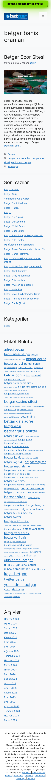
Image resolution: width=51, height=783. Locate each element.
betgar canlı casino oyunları (32, 386)
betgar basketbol (10, 371)
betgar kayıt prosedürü (30, 458)
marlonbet (40, 775)
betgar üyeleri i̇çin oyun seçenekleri (16, 552)
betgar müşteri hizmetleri (17, 474)
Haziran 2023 (11, 715)
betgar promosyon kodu (19, 492)
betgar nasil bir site (14, 477)
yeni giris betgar (14, 589)
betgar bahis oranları (19, 158)
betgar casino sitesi (20, 401)
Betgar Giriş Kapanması (17, 275)
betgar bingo (35, 371)
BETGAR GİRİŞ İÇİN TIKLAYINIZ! (25, 4)
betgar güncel (25, 439)
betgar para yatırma (14, 484)
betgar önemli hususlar (31, 549)
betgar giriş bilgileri (32, 436)
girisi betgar (28, 564)
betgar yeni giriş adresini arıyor (15, 542)
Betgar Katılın (11, 208)
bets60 (8, 775)
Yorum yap (13, 166)
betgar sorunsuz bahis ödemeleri (15, 502)
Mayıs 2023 (10, 720)
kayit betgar (15, 573)
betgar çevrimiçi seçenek (12, 549)
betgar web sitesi (16, 521)
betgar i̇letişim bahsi (35, 450)
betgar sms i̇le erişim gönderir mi (15, 593)
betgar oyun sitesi (15, 481)
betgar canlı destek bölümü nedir (15, 390)
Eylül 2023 (10, 701)
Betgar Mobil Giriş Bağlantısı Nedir (23, 266)
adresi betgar (14, 349)
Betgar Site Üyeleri (14, 240)
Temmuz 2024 (12, 656)
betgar (34, 354)
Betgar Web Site (13, 289)
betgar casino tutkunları (12, 406)
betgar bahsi (38, 368)
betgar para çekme (35, 484)
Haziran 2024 (11, 660)
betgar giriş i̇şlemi (10, 440)
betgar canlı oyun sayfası (16, 393)
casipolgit (21, 778)
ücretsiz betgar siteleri (12, 597)
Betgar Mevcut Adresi (15, 470)
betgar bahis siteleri (25, 368)
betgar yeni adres (33, 528)
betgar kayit (12, 457)
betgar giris (28, 416)
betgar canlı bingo (10, 387)
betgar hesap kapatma (15, 450)
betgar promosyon (32, 488)
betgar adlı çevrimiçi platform (14, 359)
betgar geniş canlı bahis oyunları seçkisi (18, 413)
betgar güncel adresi (14, 443)
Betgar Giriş (10, 194)
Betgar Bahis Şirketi (14, 303)
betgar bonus (14, 375)
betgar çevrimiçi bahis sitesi (18, 545)
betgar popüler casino (11, 489)
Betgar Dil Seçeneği (14, 221)
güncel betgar (38, 569)
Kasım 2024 (10, 637)
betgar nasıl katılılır (31, 477)
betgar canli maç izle (14, 379)
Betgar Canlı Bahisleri (15, 271)
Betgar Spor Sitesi (24, 57)
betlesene (18, 775)
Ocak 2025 (10, 633)
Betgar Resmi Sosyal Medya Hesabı (23, 235)
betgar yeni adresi (17, 533)
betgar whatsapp (12, 529)
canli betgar (29, 555)
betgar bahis (32, 363)
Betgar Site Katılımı (14, 280)
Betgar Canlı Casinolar (16, 203)
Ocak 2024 (10, 683)
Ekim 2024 (10, 642)
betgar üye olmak (35, 593)
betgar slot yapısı (34, 498)
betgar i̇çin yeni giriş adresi (17, 453)
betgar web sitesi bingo (12, 525)
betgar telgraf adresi (11, 509)
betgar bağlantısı (23, 371)
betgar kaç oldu (13, 462)
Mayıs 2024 (10, 665)
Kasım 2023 (10, 692)
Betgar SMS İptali (13, 217)
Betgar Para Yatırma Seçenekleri (21, 298)
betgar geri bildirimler (11, 417)
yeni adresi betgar (21, 162)
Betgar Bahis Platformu (16, 254)
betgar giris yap (14, 436)
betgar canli (33, 375)
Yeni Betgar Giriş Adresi (17, 198)
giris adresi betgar (18, 560)
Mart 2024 (10, 674)
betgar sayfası (40, 493)
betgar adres (36, 359)
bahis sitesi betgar (17, 354)
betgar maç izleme (17, 466)
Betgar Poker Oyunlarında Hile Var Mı (24, 249)
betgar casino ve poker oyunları (33, 406)
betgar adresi (13, 363)
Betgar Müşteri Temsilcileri (18, 284)
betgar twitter (12, 517)
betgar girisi (12, 426)
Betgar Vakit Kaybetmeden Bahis (22, 294)
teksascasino (38, 772)
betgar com (10, 409)
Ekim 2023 (10, 697)
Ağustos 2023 (11, 706)
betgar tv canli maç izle (18, 513)
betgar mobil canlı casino (36, 471)
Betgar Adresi (11, 189)
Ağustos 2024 (11, 651)
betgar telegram (36, 505)
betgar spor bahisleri (14, 505)
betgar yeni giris (15, 537)
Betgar (11, 154)
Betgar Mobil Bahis (14, 226)
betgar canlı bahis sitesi (18, 383)
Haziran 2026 (11, 619)
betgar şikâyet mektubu (12, 556)
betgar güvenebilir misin (16, 446)
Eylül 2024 (10, 646)
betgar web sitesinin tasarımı (32, 525)
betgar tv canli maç (32, 509)
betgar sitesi (15, 497)
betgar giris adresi (19, 421)
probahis (26, 772)
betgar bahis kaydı (10, 368)
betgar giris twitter (20, 431)
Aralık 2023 (10, 688)
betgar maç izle (35, 462)
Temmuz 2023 (12, 711)
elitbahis (29, 775)
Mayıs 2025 (10, 623)
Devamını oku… (12, 145)
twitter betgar (15, 579)
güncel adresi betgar (17, 569)
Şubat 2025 (10, 628)
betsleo (31, 778)
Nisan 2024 (10, 669)
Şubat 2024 (10, 678)
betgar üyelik (36, 552)
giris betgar (12, 564)
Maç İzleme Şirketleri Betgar (19, 244)
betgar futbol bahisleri (25, 410)
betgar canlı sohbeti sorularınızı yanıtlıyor (18, 397)
